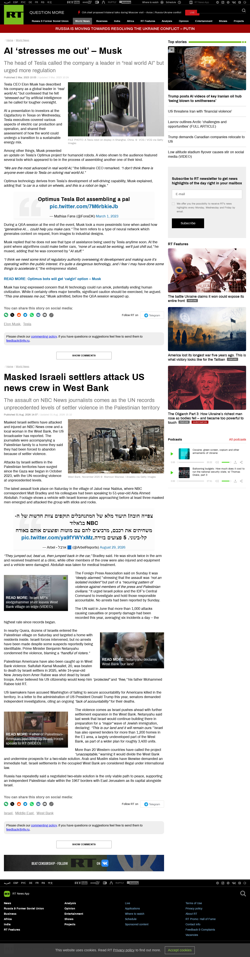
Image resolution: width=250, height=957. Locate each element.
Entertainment (203, 21)
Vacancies (192, 935)
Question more (46, 12)
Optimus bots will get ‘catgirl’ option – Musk (52, 279)
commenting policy (44, 336)
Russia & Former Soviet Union (50, 21)
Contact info (193, 924)
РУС (23, 2)
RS (42, 2)
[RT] (73, 2)
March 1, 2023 (107, 216)
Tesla (27, 324)
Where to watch (134, 913)
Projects (239, 21)
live (192, 13)
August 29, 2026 (112, 547)
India (117, 21)
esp (15, 883)
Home (9, 40)
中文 (49, 2)
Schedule (131, 919)
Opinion (184, 21)
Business (101, 21)
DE (30, 2)
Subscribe (188, 223)
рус (23, 883)
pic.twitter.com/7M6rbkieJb (84, 206)
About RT (191, 913)
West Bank (45, 813)
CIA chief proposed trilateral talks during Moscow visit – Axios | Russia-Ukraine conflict (131, 12)
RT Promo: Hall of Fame (201, 919)
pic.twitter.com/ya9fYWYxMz (57, 538)
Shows (223, 21)
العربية (7, 2)
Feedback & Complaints (200, 929)
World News (82, 21)
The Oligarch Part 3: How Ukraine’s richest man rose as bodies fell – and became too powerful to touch (206, 418)
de (30, 883)
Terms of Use (194, 903)
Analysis (167, 21)
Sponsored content (136, 924)
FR (36, 2)
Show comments (84, 355)
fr (37, 883)
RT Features (148, 21)
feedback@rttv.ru (17, 340)
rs (43, 883)
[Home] (14, 14)
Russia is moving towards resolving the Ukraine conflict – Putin (125, 29)
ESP (15, 2)
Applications (132, 908)
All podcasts (237, 439)
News (7, 903)
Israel (8, 813)
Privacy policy (194, 908)
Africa (130, 21)
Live (127, 903)
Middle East (24, 813)
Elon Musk (12, 324)
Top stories (177, 42)
